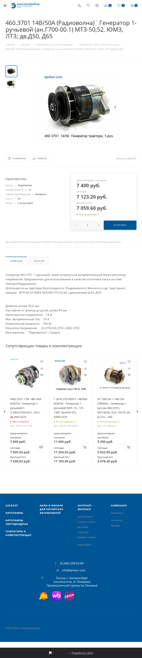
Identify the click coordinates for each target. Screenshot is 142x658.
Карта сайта (84, 544)
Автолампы (14, 513)
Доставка (83, 527)
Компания (119, 505)
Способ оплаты (86, 521)
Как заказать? (85, 516)
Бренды (115, 525)
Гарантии (83, 532)
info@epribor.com (73, 570)
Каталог (12, 505)
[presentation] (4, 411)
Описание (16, 261)
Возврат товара (86, 537)
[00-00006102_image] (79, 107)
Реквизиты (117, 513)
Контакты (116, 520)
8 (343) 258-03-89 (72, 563)
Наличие (39, 261)
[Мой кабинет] (97, 6)
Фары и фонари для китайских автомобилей (51, 509)
